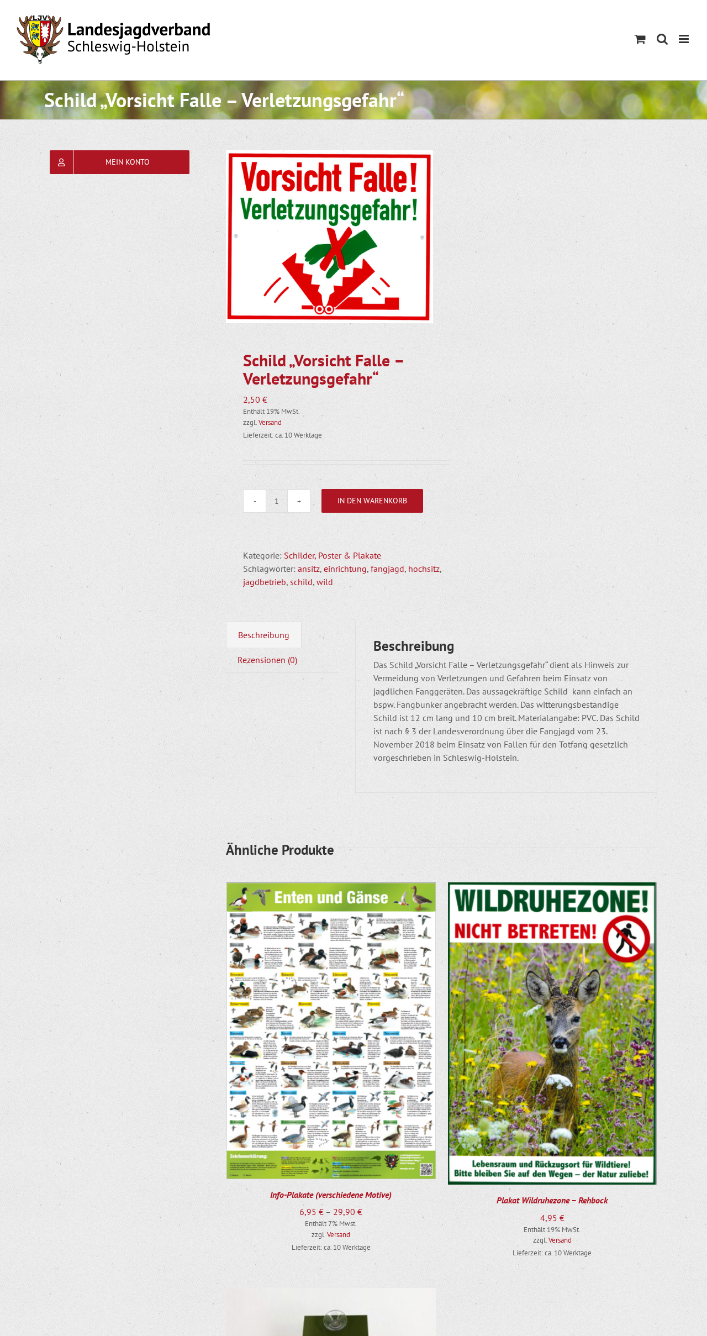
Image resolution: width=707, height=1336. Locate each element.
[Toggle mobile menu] (684, 39)
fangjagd (387, 568)
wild (324, 581)
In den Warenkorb (372, 501)
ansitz (309, 568)
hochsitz (424, 568)
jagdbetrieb (264, 581)
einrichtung (345, 568)
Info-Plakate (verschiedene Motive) (331, 1194)
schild (301, 581)
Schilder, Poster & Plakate (332, 555)
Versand (270, 422)
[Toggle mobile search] (662, 39)
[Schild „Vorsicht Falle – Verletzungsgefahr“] (329, 236)
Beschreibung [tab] (263, 634)
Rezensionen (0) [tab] (267, 659)
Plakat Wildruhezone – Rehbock (552, 1200)
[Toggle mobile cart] (640, 39)
